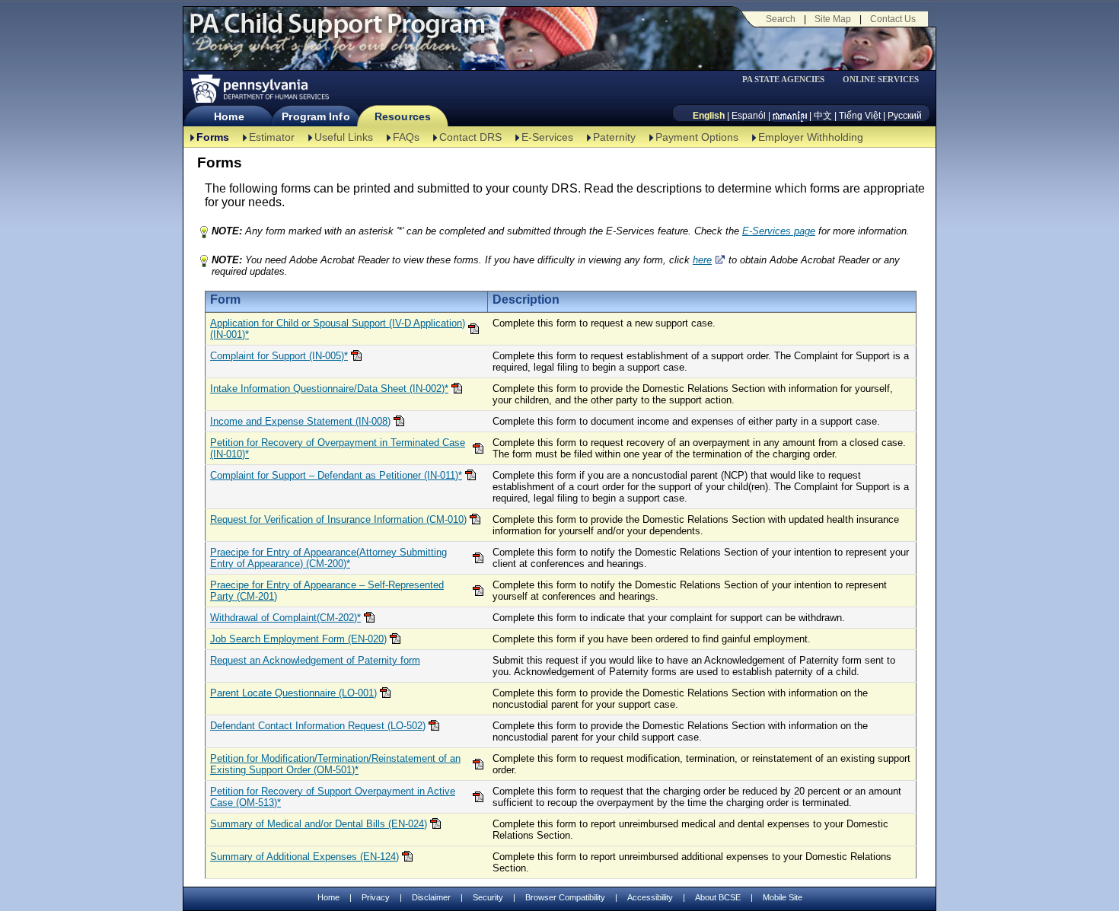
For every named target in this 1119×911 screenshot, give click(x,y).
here (702, 260)
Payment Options (696, 137)
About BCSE (718, 897)
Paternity (614, 137)
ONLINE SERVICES (881, 79)
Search (780, 19)
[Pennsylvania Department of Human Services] (259, 89)
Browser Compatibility (565, 897)
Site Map (833, 19)
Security (488, 897)
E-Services (547, 137)
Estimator (272, 137)
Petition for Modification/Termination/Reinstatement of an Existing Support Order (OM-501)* (335, 764)
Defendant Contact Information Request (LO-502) (318, 725)
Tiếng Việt (860, 115)
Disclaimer (431, 897)
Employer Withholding (810, 137)
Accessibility (650, 897)
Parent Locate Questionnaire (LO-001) (293, 693)
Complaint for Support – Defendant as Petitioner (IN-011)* (336, 475)
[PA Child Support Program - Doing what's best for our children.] (337, 33)
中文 (823, 115)
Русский (905, 115)
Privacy (376, 897)
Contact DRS (470, 137)
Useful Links (343, 137)
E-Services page (778, 231)
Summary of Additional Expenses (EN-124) (304, 856)
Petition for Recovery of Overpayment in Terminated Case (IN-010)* (337, 448)
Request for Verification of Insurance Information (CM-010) (338, 519)
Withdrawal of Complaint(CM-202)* (285, 617)
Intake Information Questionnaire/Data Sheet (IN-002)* (329, 388)
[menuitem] (788, 79)
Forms (212, 137)
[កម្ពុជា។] (790, 115)
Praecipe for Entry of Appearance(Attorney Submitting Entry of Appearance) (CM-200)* (328, 557)
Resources (403, 116)
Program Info (315, 116)
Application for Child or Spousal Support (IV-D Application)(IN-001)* (337, 328)
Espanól (749, 115)
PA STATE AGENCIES (783, 79)
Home (229, 116)
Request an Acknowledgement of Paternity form (315, 660)
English (709, 115)
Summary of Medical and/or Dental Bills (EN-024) (318, 824)
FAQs (406, 137)
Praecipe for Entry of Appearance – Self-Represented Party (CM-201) (327, 590)
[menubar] (788, 79)
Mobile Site (782, 897)
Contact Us (893, 19)
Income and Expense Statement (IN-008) (300, 421)
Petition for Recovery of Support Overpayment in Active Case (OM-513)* (332, 796)
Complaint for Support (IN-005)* (279, 356)
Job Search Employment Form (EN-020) (298, 639)
